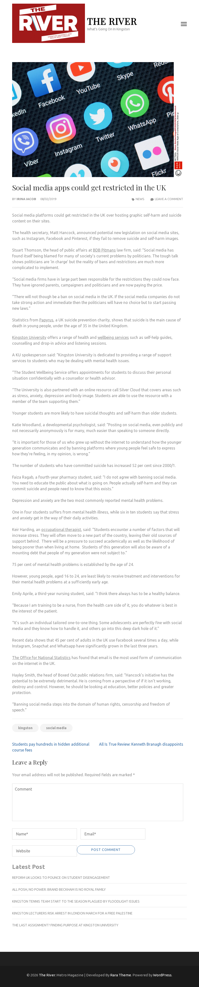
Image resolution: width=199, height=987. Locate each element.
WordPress (162, 975)
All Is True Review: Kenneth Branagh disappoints (141, 744)
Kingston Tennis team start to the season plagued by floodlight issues (76, 901)
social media (56, 728)
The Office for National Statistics (41, 657)
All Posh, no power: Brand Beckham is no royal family (59, 889)
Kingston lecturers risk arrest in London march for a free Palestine (72, 913)
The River (112, 21)
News (140, 199)
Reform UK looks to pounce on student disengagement (61, 878)
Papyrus (46, 320)
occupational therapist (61, 529)
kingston (25, 728)
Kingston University (29, 337)
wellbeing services (113, 337)
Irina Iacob (26, 199)
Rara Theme (120, 975)
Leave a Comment (169, 199)
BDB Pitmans (104, 250)
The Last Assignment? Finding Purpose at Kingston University (65, 925)
